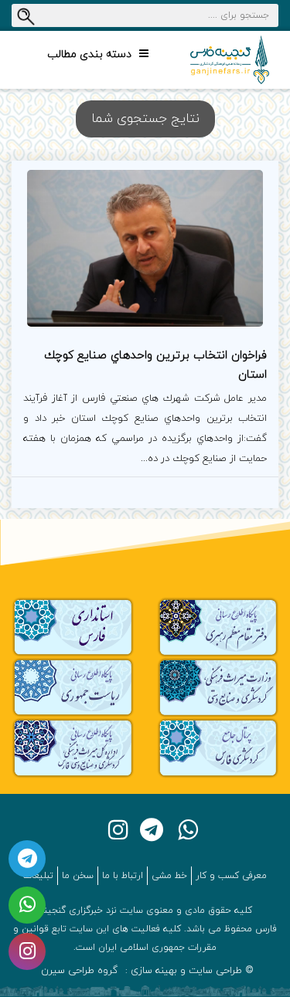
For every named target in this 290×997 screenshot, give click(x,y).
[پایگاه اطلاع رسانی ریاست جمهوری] (73, 687)
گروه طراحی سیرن (79, 971)
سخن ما (78, 876)
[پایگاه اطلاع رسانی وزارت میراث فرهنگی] (218, 687)
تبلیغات (38, 876)
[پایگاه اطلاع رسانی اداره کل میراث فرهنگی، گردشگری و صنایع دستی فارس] (73, 747)
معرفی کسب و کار (231, 876)
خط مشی (169, 876)
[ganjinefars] (229, 60)
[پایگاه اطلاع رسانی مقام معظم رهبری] (218, 627)
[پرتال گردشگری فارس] (218, 747)
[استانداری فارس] (73, 627)
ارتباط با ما (122, 876)
